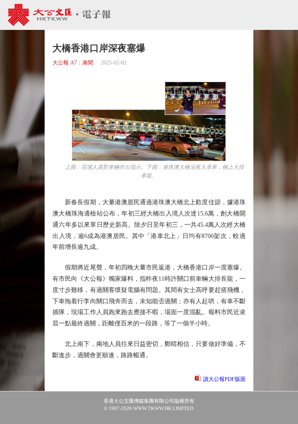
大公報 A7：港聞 (72, 63)
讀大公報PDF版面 (224, 379)
